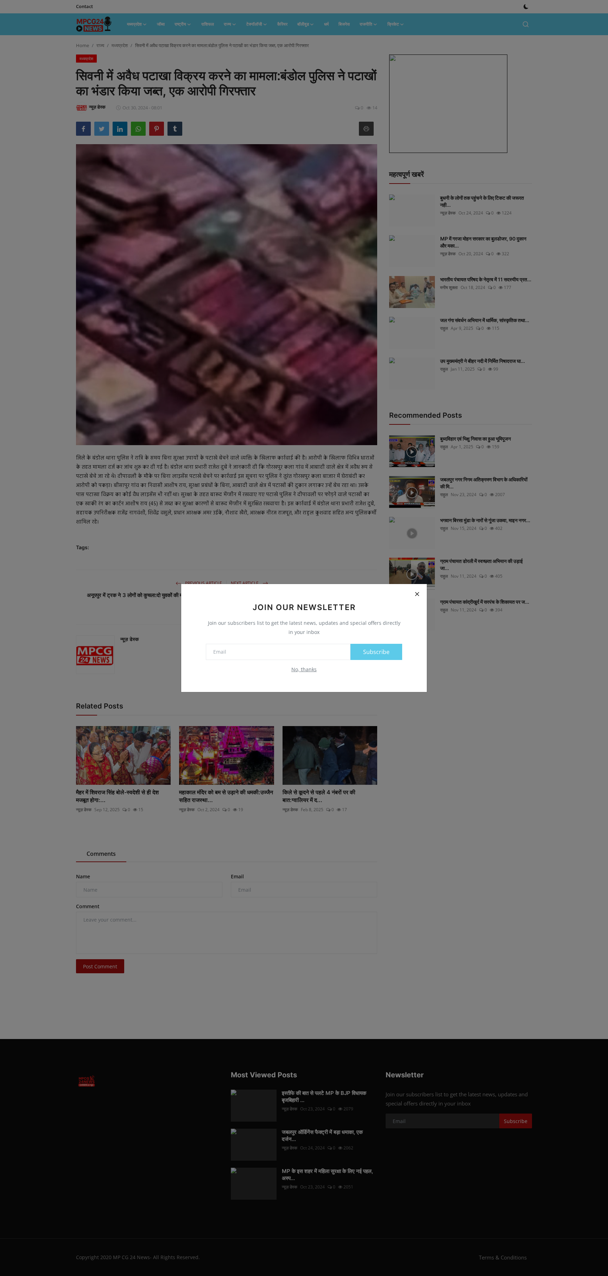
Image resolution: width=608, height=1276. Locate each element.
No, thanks (304, 669)
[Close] (417, 594)
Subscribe (376, 652)
